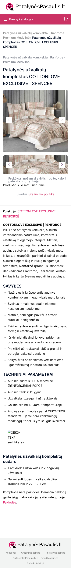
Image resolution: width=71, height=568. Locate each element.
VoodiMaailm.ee (49, 558)
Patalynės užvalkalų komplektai (25, 33)
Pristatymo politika (55, 552)
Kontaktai (11, 552)
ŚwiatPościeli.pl (35, 563)
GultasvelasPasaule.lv (24, 558)
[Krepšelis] (65, 19)
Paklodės (9, 502)
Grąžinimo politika (41, 194)
